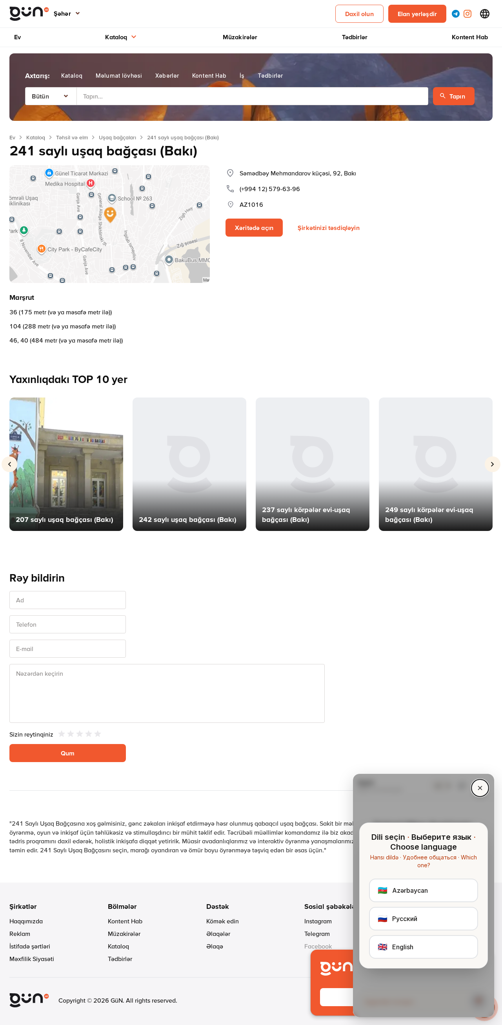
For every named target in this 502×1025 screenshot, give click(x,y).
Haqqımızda (26, 921)
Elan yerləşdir (417, 13)
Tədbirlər (354, 36)
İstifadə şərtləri (29, 946)
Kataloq (116, 36)
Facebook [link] (318, 946)
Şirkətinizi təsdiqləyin (329, 227)
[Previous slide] (9, 464)
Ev (17, 36)
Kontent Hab (470, 36)
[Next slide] (492, 464)
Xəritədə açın (254, 227)
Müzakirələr (240, 36)
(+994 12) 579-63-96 (270, 188)
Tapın (457, 96)
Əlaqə (214, 946)
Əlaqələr (218, 933)
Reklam (19, 933)
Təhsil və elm (72, 137)
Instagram (318, 921)
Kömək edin (222, 921)
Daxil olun (359, 13)
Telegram (317, 933)
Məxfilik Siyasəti (31, 958)
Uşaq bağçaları (117, 137)
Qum (68, 753)
